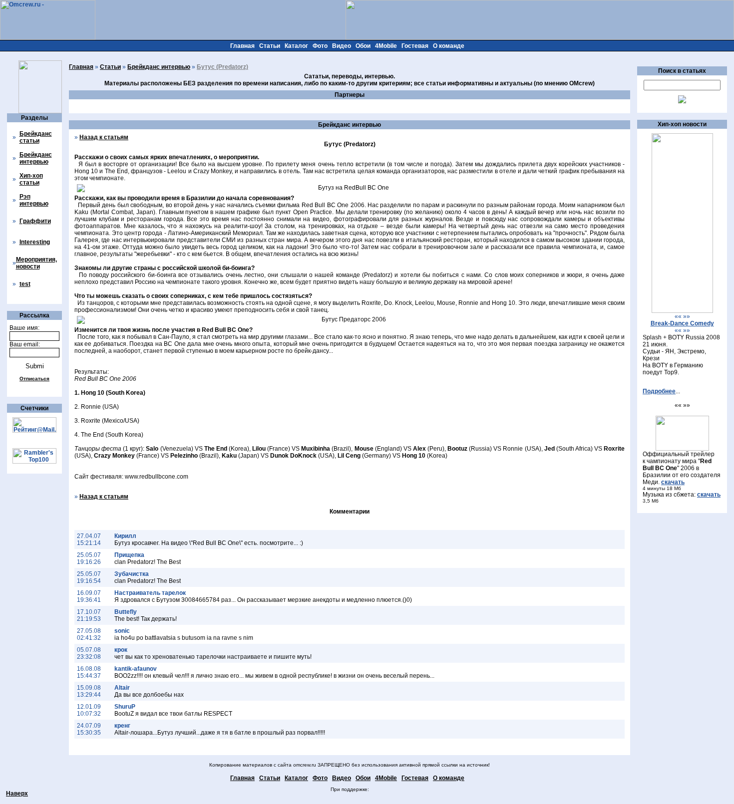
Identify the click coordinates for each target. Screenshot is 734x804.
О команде (448, 45)
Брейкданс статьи (35, 137)
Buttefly (125, 611)
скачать (673, 482)
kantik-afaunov (135, 668)
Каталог (296, 45)
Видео (341, 45)
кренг (122, 725)
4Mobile (386, 45)
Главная (242, 45)
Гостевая (414, 45)
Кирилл (125, 536)
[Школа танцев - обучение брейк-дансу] (682, 310)
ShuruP (124, 706)
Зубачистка (131, 573)
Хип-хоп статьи (31, 179)
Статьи (269, 45)
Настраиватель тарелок (150, 592)
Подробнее (659, 391)
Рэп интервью (33, 200)
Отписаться (34, 378)
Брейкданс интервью (35, 158)
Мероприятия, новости (36, 263)
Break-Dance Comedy (682, 323)
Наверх (17, 793)
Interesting (34, 242)
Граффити (35, 221)
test (24, 283)
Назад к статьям (103, 137)
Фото (320, 45)
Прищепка (129, 554)
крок (120, 649)
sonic (122, 630)
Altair (122, 687)
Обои (363, 45)
